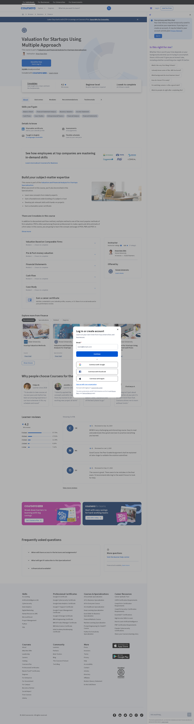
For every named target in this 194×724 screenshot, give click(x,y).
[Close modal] (118, 329)
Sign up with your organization (86, 384)
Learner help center (96, 388)
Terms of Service (87, 393)
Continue (97, 354)
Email (79, 342)
